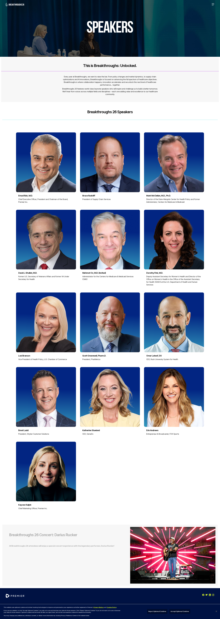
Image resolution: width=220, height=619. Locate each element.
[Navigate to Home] (15, 4)
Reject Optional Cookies (157, 611)
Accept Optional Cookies (180, 611)
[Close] (216, 611)
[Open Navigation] (213, 4)
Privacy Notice (99, 607)
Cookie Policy (112, 607)
